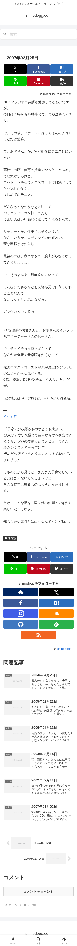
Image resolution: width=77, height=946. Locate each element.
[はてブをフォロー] (56, 603)
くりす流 (10, 416)
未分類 (12, 538)
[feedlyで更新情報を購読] (56, 624)
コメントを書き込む (38, 891)
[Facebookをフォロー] (20, 603)
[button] (61, 81)
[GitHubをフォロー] (20, 624)
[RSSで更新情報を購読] (38, 635)
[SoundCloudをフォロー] (56, 613)
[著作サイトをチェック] (20, 592)
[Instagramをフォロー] (20, 613)
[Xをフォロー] (56, 592)
